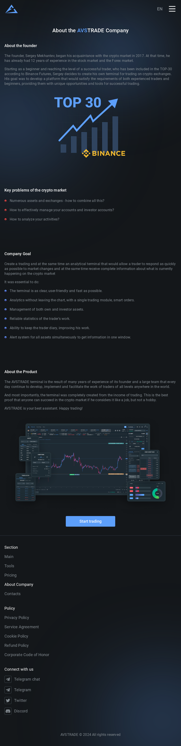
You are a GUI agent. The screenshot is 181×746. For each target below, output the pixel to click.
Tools (9, 566)
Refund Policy (16, 645)
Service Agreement (21, 627)
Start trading (90, 521)
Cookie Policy (16, 636)
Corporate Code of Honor (26, 654)
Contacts (12, 593)
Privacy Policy (16, 617)
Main (8, 556)
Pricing (10, 575)
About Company (19, 584)
